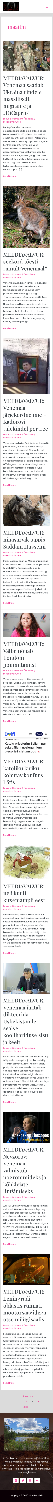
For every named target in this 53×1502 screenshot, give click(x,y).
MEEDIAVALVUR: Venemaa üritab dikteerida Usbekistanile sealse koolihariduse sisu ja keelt (25, 1021)
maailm (29, 118)
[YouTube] (37, 1480)
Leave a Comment (13, 118)
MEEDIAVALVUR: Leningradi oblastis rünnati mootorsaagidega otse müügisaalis (24, 1305)
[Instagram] (30, 1480)
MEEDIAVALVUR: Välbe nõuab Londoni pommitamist (23, 654)
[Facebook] (16, 1480)
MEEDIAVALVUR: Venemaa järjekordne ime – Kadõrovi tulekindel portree (25, 414)
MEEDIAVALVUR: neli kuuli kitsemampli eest (24, 893)
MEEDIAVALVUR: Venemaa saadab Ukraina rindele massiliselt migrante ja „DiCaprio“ (23, 95)
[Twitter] (23, 1480)
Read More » (9, 176)
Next (27, 1406)
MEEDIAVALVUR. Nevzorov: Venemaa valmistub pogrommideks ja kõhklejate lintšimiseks (24, 1170)
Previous (26, 1396)
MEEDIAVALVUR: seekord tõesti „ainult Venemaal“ (25, 261)
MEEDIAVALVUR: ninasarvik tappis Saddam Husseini (24, 539)
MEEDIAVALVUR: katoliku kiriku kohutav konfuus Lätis (23, 771)
